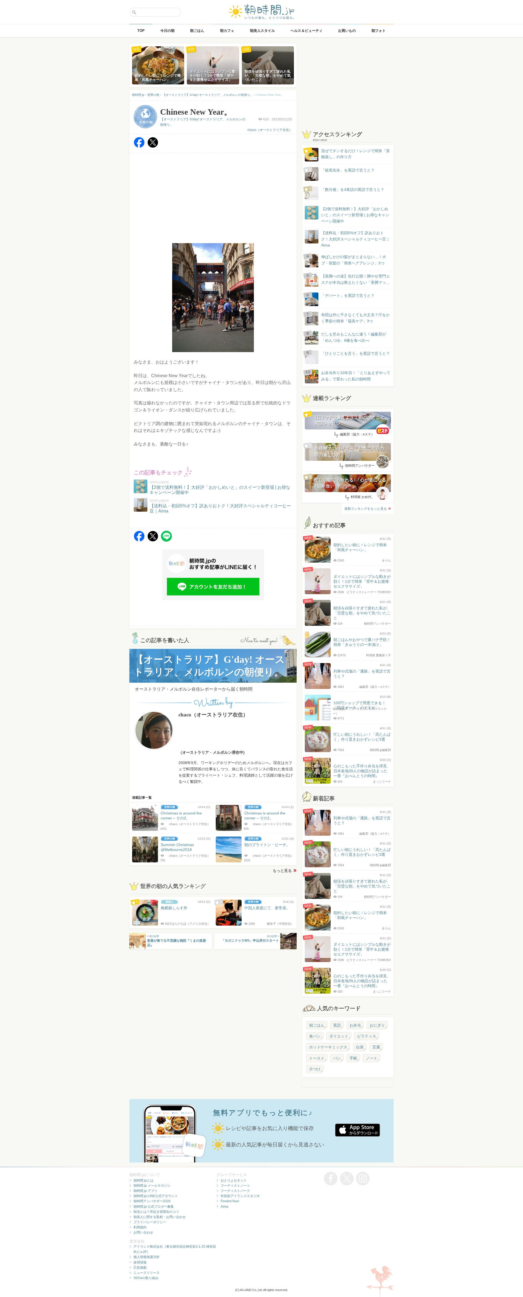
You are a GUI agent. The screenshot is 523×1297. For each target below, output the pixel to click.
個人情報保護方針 (146, 1257)
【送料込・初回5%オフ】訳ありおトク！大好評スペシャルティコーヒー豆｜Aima (355, 239)
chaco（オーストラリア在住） (269, 130)
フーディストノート (235, 1186)
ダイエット (338, 1036)
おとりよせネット (234, 1180)
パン (337, 1058)
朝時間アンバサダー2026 (152, 1201)
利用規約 (140, 1227)
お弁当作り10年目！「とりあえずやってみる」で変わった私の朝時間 (355, 376)
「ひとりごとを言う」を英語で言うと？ (355, 353)
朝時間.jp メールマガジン (152, 1186)
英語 (337, 1025)
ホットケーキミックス (328, 1047)
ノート (371, 1058)
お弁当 (355, 1025)
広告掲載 (140, 1267)
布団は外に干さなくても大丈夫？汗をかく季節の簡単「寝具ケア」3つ (355, 318)
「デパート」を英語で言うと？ (348, 295)
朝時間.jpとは (143, 1180)
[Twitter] (152, 146)
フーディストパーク (235, 1191)
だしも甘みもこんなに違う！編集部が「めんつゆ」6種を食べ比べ (353, 337)
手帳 (353, 1058)
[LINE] (166, 540)
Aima (224, 1207)
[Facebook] (139, 146)
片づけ (315, 1069)
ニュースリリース (146, 1273)
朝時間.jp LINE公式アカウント (155, 1196)
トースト (316, 1058)
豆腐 (376, 1047)
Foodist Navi (230, 1201)
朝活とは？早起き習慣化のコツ (156, 1212)
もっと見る (282, 870)
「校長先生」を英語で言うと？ (348, 170)
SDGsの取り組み (146, 1278)
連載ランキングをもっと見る (365, 509)
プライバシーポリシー (149, 1222)
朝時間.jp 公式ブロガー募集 (153, 1207)
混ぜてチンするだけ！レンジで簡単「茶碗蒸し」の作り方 (350, 154)
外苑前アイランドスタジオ (240, 1196)
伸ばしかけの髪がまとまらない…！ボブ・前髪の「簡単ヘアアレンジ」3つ (353, 260)
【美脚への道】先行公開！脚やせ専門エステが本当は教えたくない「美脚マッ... (350, 279)
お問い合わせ (143, 1232)
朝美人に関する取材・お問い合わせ (159, 1217)
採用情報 (140, 1262)
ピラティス (366, 1036)
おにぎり (377, 1025)
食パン (315, 1036)
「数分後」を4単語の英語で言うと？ (352, 189)
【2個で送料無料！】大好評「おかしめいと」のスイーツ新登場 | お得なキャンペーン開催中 (355, 215)
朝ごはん (316, 1025)
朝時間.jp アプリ (145, 1191)
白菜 (360, 1047)
